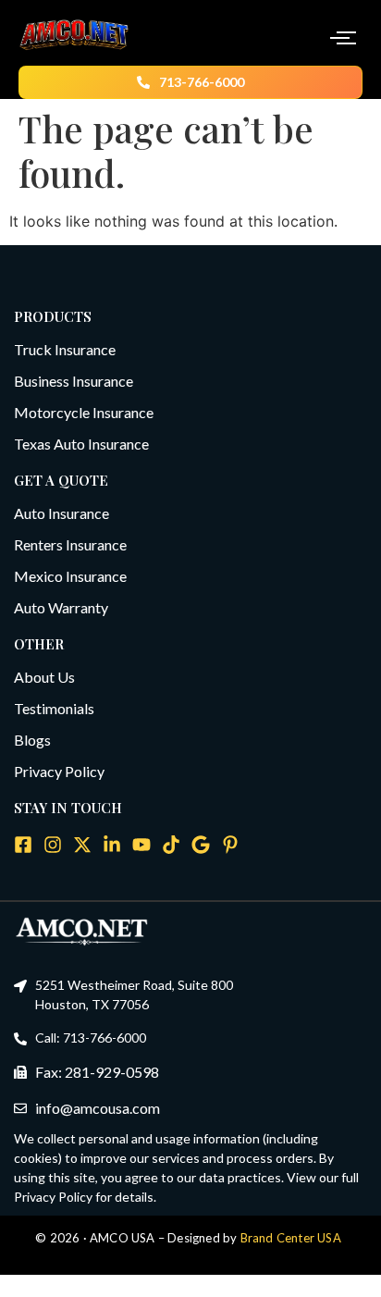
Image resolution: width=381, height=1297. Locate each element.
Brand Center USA (290, 1237)
